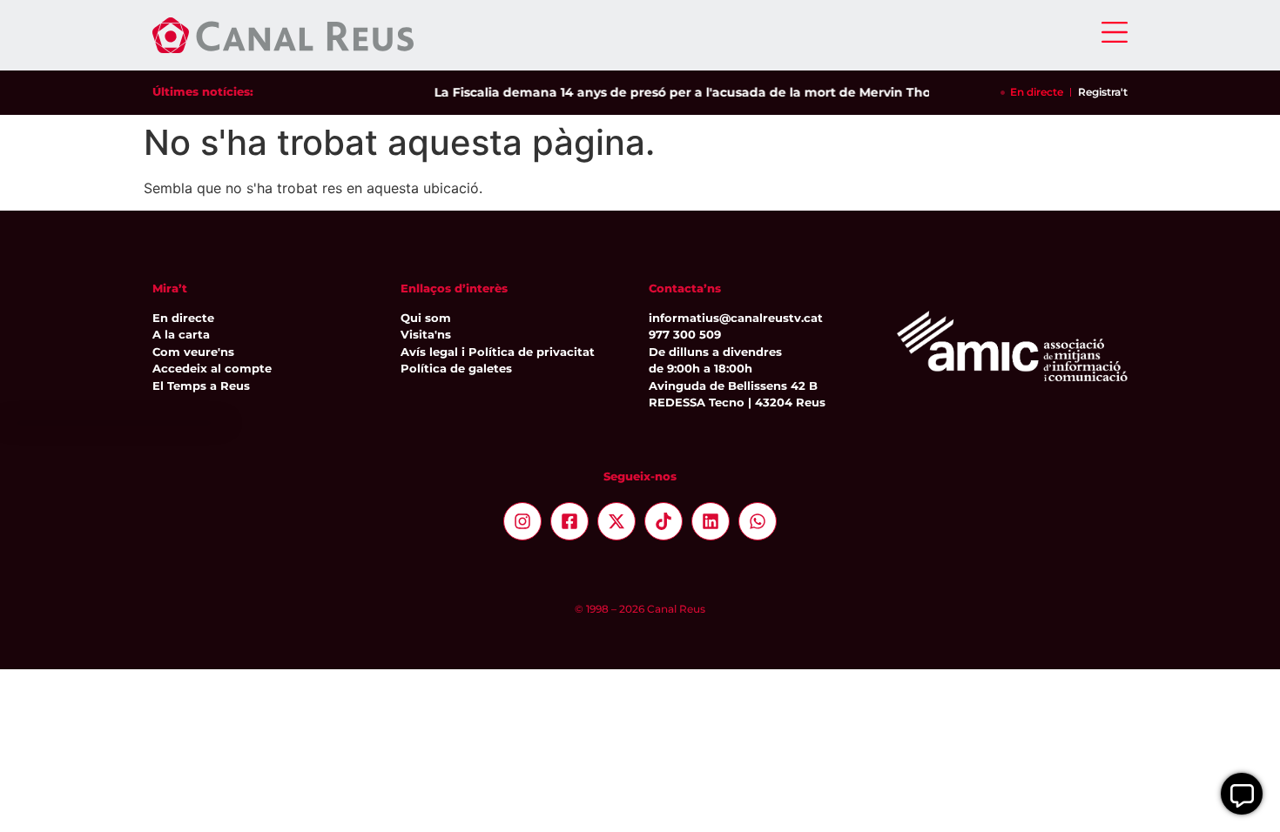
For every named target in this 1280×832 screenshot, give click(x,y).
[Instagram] (522, 521)
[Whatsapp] (757, 521)
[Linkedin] (710, 521)
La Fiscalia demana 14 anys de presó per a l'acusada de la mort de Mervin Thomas (688, 92)
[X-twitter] (616, 521)
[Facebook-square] (569, 521)
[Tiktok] (663, 521)
